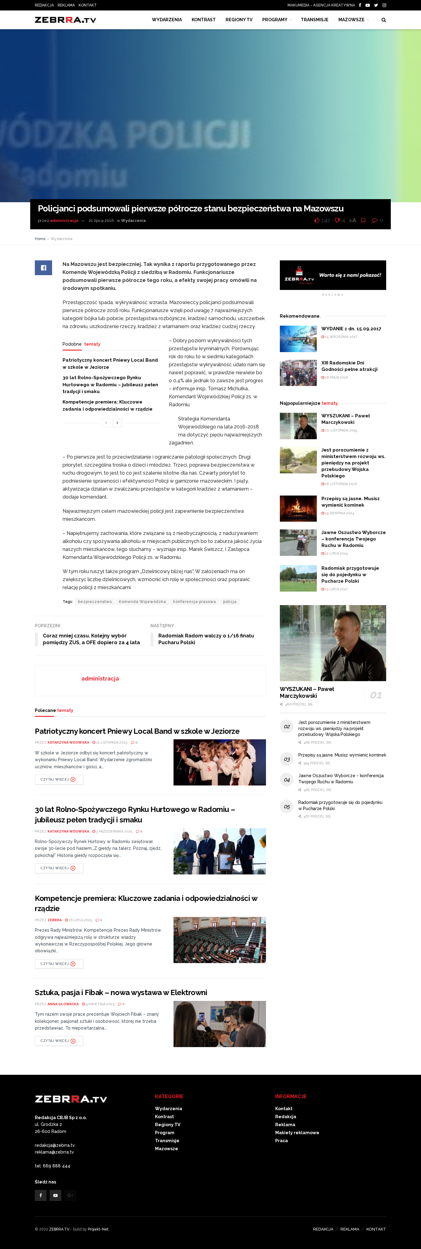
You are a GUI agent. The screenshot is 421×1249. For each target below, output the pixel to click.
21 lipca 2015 (336, 554)
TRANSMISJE (315, 19)
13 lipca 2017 (336, 589)
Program (164, 1132)
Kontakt (283, 1108)
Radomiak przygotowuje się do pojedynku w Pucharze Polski (350, 574)
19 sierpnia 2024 (339, 513)
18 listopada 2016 (340, 484)
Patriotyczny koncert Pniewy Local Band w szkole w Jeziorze (137, 731)
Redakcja (285, 1116)
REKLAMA (66, 5)
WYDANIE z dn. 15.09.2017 (351, 328)
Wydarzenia (167, 19)
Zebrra (54, 920)
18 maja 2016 (336, 378)
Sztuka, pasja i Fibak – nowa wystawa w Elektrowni (121, 992)
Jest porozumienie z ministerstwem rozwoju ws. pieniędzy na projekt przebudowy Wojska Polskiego (353, 463)
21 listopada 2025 (111, 743)
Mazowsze (351, 19)
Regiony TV (239, 19)
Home (40, 239)
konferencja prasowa (194, 602)
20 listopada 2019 (340, 430)
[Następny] (117, 423)
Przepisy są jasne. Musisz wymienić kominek (342, 755)
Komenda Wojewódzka (142, 602)
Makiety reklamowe (297, 1132)
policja (230, 602)
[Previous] (106, 423)
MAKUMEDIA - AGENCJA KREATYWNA (323, 5)
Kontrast (164, 1116)
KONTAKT (88, 5)
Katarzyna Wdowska (68, 743)
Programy (275, 19)
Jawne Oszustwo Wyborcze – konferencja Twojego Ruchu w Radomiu (353, 539)
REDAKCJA (44, 5)
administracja (64, 220)
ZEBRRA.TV (59, 1229)
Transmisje (167, 1140)
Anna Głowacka (63, 1004)
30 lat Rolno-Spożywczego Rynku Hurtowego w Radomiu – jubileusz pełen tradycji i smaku (110, 384)
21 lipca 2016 (101, 220)
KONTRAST (204, 19)
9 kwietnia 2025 (100, 1004)
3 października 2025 (114, 831)
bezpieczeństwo (95, 602)
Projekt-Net (98, 1229)
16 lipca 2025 (80, 920)
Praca (281, 1140)
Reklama (285, 1124)
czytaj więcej (55, 779)
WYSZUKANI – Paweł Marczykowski (307, 692)
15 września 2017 (340, 337)
